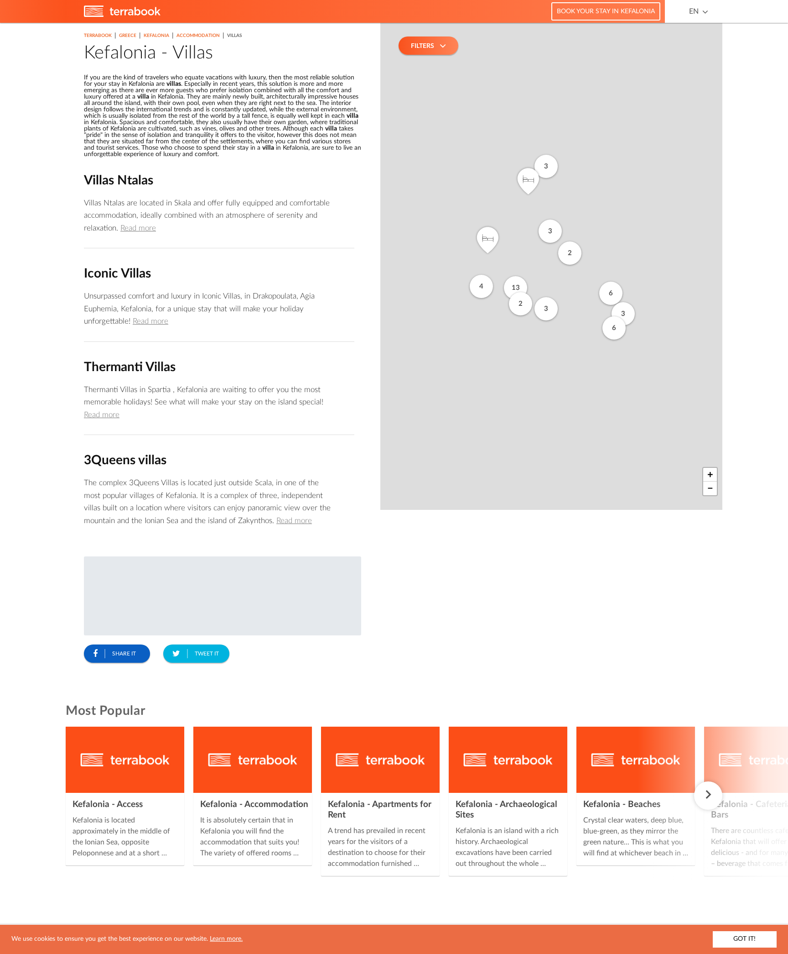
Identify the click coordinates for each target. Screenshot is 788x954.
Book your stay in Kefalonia (606, 11)
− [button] (710, 488)
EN (694, 11)
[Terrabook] (122, 15)
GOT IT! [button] (744, 939)
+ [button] (710, 475)
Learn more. (226, 939)
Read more (138, 228)
